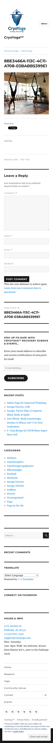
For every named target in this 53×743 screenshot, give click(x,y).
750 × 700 (24, 159)
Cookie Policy (18, 731)
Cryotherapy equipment (20, 465)
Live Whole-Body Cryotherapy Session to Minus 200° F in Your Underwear (25, 422)
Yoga (9, 501)
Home (7, 667)
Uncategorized (15, 497)
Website (9, 264)
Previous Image (11, 51)
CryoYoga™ (14, 37)
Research (9, 674)
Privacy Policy (23, 720)
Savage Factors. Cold (18, 406)
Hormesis (12, 477)
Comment (10, 193)
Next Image (26, 51)
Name (8, 236)
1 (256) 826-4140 (14, 633)
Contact (8, 695)
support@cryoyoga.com (17, 637)
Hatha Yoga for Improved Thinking (26, 402)
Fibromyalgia (14, 469)
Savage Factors (15, 481)
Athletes (11, 458)
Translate (28, 579)
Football (11, 473)
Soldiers (11, 489)
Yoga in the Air (15, 505)
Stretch (11, 493)
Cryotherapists (15, 461)
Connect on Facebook (20, 595)
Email (8, 250)
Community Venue (15, 688)
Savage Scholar (15, 485)
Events (8, 702)
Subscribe (16, 378)
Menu (44, 24)
